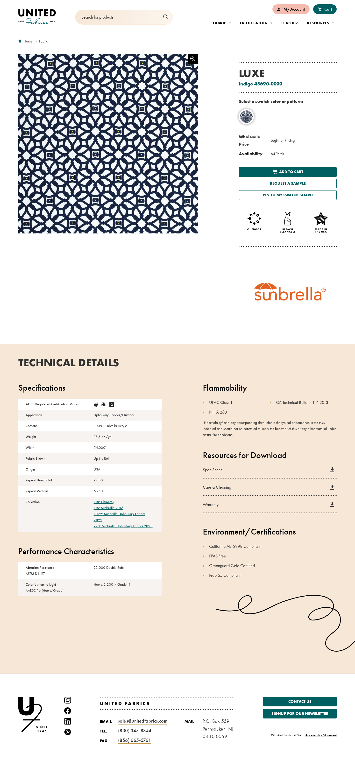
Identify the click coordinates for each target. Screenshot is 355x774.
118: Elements (104, 502)
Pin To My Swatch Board (288, 194)
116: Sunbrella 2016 (108, 508)
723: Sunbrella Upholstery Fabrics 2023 (123, 526)
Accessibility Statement (321, 735)
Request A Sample (287, 183)
